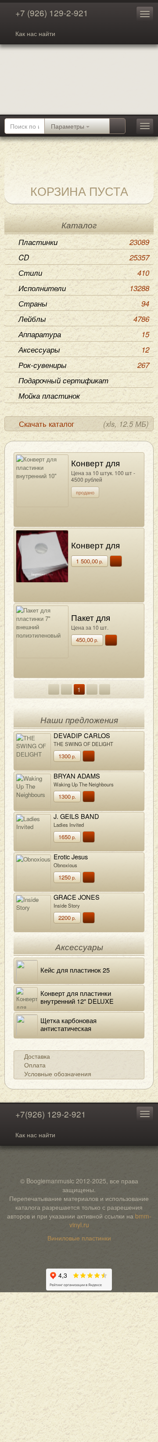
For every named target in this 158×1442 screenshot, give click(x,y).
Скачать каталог (84, 423)
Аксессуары (83, 349)
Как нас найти (35, 33)
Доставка (37, 1056)
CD (83, 257)
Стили (83, 272)
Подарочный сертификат (63, 380)
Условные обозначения (57, 1073)
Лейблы (83, 319)
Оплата (35, 1064)
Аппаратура (83, 334)
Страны (83, 303)
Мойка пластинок (49, 395)
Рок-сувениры (83, 365)
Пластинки (83, 242)
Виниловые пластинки (79, 1237)
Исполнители (83, 288)
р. (89, 561)
